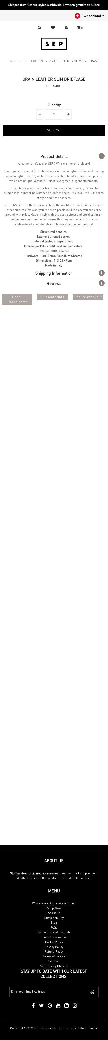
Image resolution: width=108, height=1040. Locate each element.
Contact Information (54, 937)
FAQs (53, 927)
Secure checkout (88, 297)
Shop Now (54, 908)
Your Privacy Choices (54, 966)
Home (13, 61)
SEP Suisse (41, 1028)
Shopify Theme (62, 1028)
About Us (54, 913)
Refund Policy (54, 951)
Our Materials (52, 297)
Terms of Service (54, 956)
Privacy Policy (54, 947)
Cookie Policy (54, 942)
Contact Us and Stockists (54, 932)
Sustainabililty (54, 918)
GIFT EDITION (33, 61)
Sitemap (54, 961)
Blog (54, 923)
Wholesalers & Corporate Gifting (54, 903)
